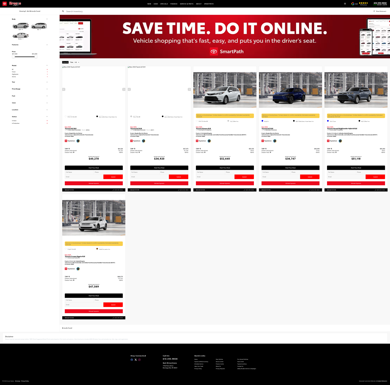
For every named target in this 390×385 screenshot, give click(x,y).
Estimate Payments (94, 183)
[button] (123, 89)
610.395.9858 (380, 3)
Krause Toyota (69, 190)
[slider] (13, 56)
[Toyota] (5, 4)
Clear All (65, 62)
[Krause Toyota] (15, 4)
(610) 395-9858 (118, 190)
